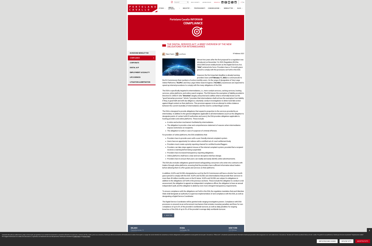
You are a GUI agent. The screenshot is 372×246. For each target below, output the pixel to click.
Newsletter (228, 8)
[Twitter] (232, 3)
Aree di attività (171, 8)
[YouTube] (229, 3)
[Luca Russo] (177, 54)
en (243, 2)
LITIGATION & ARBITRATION (140, 82)
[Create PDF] (172, 2)
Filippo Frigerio (170, 54)
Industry (186, 8)
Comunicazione (213, 8)
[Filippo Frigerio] (164, 54)
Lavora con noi (206, 2)
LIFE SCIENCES (135, 77)
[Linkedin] (222, 3)
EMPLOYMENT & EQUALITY (140, 72)
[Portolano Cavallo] (142, 8)
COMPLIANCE (135, 58)
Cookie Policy (76, 236)
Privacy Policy (86, 236)
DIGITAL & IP (134, 68)
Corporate (134, 63)
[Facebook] (226, 3)
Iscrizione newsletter (139, 53)
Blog (239, 8)
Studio (161, 8)
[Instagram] (235, 3)
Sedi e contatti (195, 2)
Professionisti (199, 8)
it (241, 2)
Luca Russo (182, 54)
